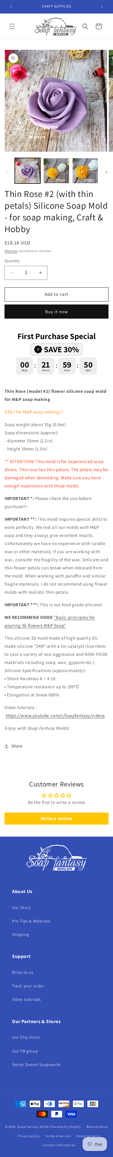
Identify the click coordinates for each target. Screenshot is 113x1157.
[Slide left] (6, 172)
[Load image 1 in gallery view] (27, 170)
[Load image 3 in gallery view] (85, 170)
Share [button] (17, 746)
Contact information (59, 1145)
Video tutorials (26, 999)
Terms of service (58, 1136)
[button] (12, 26)
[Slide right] (106, 172)
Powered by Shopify (65, 1127)
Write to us (22, 972)
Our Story (21, 907)
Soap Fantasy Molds (33, 1127)
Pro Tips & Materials (31, 921)
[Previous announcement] (11, 6)
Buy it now (56, 311)
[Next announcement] (101, 6)
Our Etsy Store (26, 1037)
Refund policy (97, 1127)
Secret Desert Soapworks (36, 1064)
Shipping (11, 251)
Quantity (12, 260)
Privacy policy (28, 1136)
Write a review (56, 818)
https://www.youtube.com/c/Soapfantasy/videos (55, 715)
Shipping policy (88, 1136)
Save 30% (61, 349)
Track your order (28, 986)
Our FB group (25, 1051)
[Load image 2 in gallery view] (56, 170)
